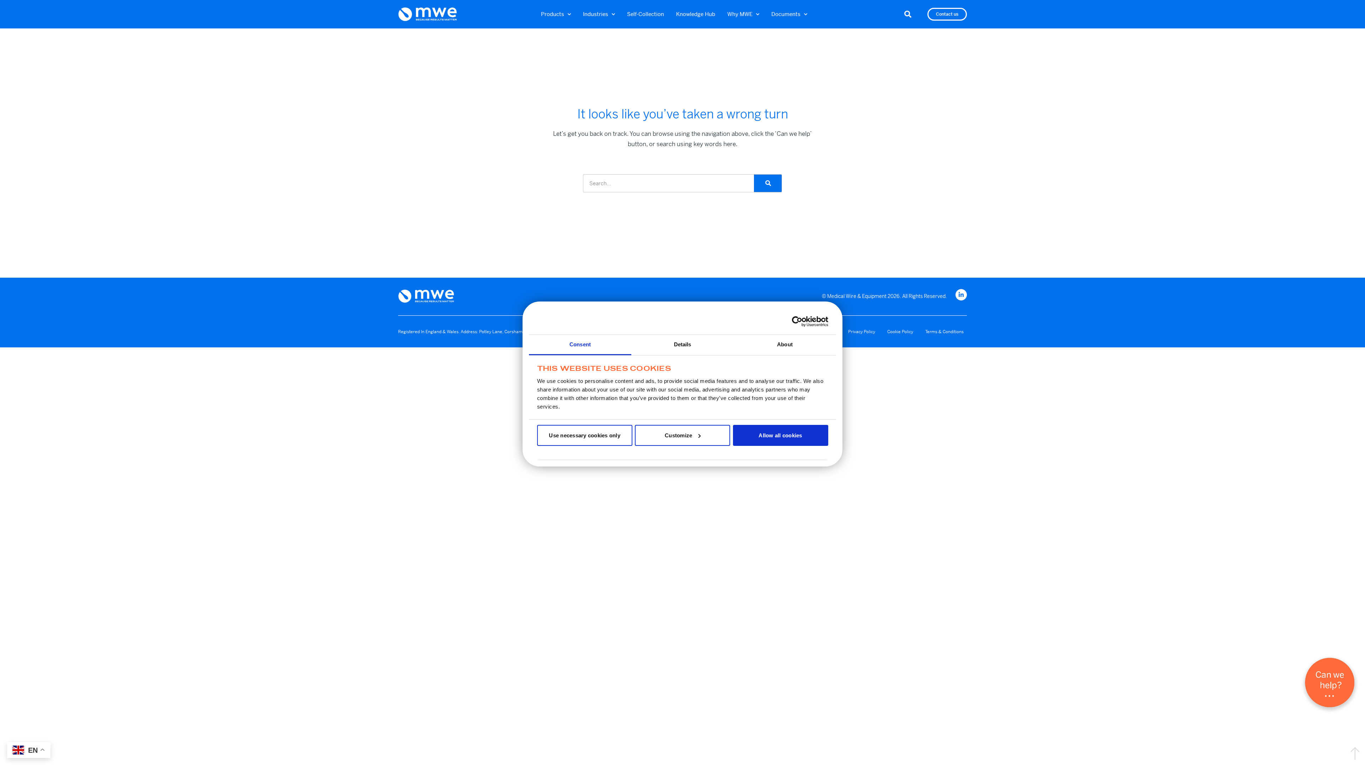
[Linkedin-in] (961, 294)
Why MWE (740, 14)
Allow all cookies (780, 435)
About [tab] (785, 344)
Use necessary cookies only (584, 435)
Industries (595, 14)
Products (552, 14)
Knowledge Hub (695, 14)
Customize (678, 435)
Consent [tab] (580, 344)
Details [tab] (682, 344)
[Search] (768, 183)
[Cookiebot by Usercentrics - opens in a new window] (797, 321)
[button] (908, 14)
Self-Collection (645, 14)
